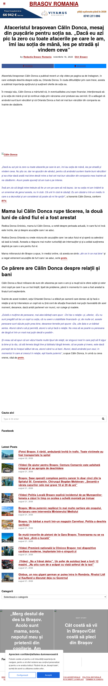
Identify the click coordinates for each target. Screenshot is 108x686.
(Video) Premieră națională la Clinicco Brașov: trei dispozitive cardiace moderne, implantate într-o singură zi (57, 549)
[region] (34, 665)
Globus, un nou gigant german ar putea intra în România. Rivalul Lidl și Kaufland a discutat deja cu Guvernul (61, 576)
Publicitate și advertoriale (67, 677)
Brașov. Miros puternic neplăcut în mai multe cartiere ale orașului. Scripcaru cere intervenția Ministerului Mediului (60, 509)
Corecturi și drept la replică (69, 679)
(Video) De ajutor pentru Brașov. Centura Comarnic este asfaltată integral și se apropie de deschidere (59, 466)
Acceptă (48, 675)
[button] (103, 419)
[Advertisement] (54, 128)
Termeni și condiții (94, 679)
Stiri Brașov (81, 56)
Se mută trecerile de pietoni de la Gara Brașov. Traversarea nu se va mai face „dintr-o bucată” (61, 536)
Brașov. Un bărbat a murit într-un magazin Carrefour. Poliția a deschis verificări (62, 523)
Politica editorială (91, 677)
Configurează (22, 675)
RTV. (4, 201)
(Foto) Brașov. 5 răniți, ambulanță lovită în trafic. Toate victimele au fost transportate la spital (60, 453)
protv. (64, 258)
